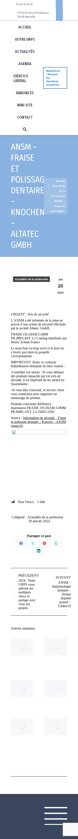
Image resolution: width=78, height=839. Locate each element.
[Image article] (23, 646)
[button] (25, 129)
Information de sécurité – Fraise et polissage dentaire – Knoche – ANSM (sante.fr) (38, 422)
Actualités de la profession (31, 279)
